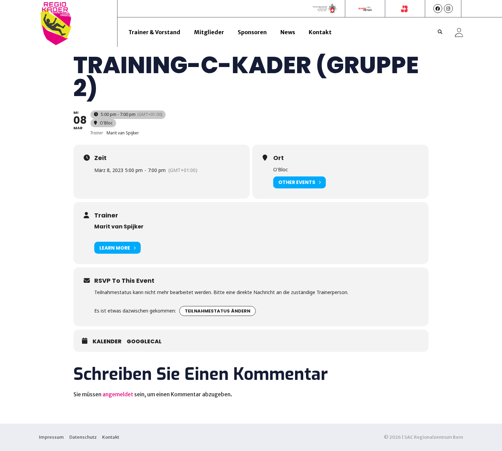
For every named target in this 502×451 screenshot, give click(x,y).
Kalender (107, 341)
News (287, 32)
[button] (440, 32)
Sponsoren (252, 32)
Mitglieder (209, 32)
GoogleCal (144, 341)
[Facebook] (437, 8)
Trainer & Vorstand (154, 32)
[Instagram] (448, 8)
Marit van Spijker (118, 226)
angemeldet (117, 394)
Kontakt (320, 32)
